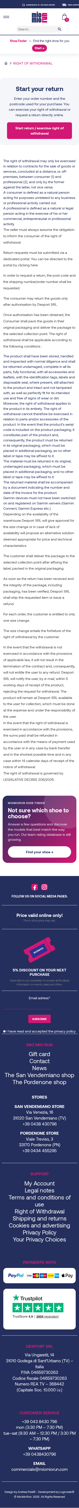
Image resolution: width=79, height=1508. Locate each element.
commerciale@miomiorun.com (39, 1469)
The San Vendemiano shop (39, 1074)
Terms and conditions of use (40, 1201)
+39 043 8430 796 (39, 1421)
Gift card (39, 1053)
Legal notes (39, 1190)
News (39, 1067)
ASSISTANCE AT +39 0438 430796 (35, 5)
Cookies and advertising (39, 1225)
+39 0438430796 (39, 1454)
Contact (39, 1060)
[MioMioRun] (39, 17)
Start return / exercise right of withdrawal (39, 130)
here (34, 265)
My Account (39, 1183)
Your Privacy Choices (39, 1239)
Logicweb (65, 1492)
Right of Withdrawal (40, 1211)
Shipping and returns (39, 1218)
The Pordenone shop (39, 1081)
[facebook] (34, 887)
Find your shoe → (39, 852)
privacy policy (65, 1031)
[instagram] (44, 887)
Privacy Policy (39, 1232)
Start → (39, 48)
